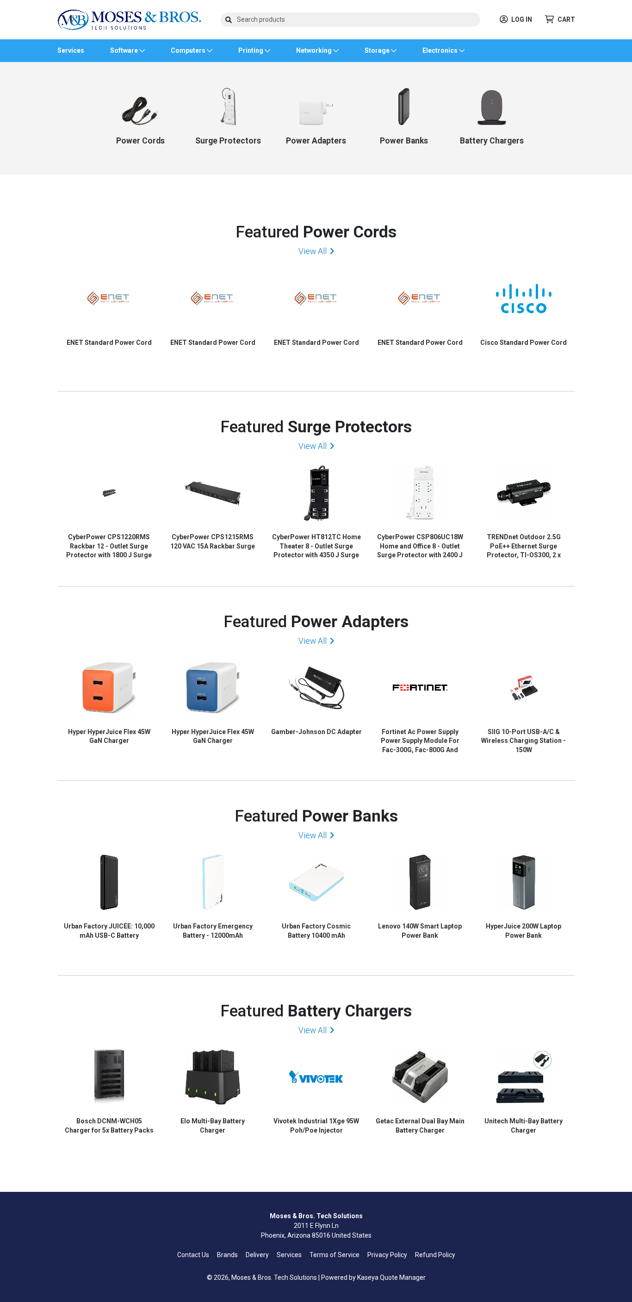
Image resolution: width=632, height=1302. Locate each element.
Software (124, 50)
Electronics (440, 50)
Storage (378, 50)
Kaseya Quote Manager (391, 1277)
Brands (227, 1254)
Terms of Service (334, 1254)
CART (566, 19)
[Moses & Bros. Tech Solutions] (129, 19)
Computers (189, 50)
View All (312, 251)
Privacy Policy (387, 1254)
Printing (251, 50)
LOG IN (521, 19)
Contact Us (193, 1254)
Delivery (257, 1254)
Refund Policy (435, 1254)
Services (70, 50)
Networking (314, 50)
